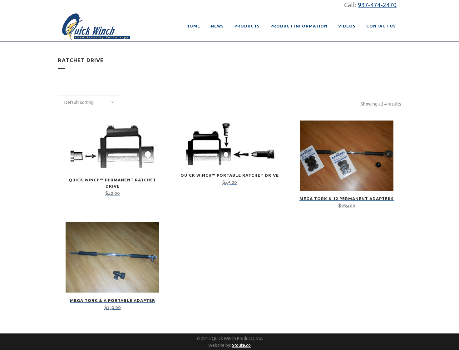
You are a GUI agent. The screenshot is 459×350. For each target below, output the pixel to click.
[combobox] (89, 102)
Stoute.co (241, 345)
